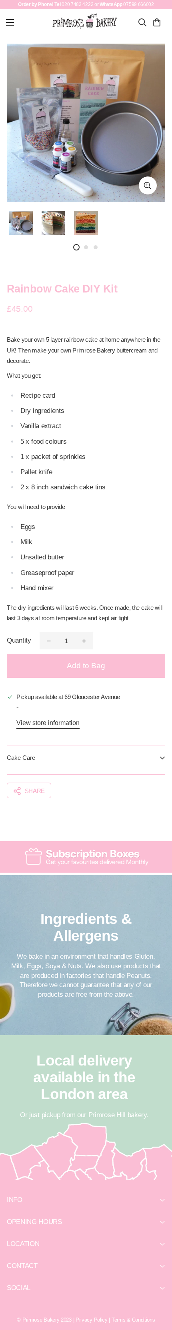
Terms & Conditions (133, 1320)
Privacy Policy (92, 1320)
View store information (48, 722)
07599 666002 (138, 4)
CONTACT (22, 1266)
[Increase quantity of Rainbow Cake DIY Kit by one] (84, 641)
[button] (156, 22)
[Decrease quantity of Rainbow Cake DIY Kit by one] (49, 641)
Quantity (19, 640)
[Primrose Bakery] (85, 21)
